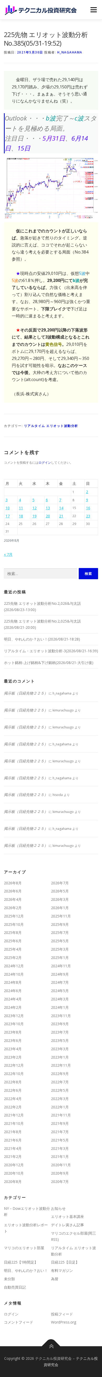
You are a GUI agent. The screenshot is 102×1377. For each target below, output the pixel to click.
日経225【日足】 (65, 1262)
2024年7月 (60, 982)
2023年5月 (60, 1040)
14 (61, 507)
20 (48, 516)
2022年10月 (14, 1073)
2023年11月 (61, 1015)
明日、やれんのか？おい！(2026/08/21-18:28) (42, 639)
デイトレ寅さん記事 (67, 1224)
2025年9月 (60, 924)
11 (21, 507)
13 (48, 507)
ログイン (44, 462)
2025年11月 (61, 916)
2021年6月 (13, 1140)
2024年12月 (14, 965)
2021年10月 (14, 1123)
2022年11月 (61, 1065)
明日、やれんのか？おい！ (26, 1270)
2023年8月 (13, 1032)
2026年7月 (60, 882)
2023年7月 (60, 1032)
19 (34, 516)
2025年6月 (13, 940)
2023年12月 (14, 1015)
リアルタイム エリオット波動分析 (51, 426)
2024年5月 (60, 990)
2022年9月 (60, 1073)
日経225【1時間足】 (21, 1262)
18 (21, 516)
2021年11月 (61, 1115)
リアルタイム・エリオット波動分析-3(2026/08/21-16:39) (51, 650)
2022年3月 (60, 1098)
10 (7, 507)
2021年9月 (60, 1123)
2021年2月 (13, 1156)
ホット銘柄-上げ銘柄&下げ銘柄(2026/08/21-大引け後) (48, 662)
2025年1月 (60, 957)
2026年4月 (13, 899)
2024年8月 (13, 982)
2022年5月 (60, 1090)
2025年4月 (13, 949)
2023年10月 (14, 1023)
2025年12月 (14, 916)
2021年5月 (60, 1140)
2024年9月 (60, 974)
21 (61, 516)
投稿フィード (62, 1314)
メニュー (93, 10)
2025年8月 (13, 932)
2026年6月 (13, 891)
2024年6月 (13, 990)
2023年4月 (13, 1048)
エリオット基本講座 (67, 1216)
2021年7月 (60, 1131)
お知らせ (58, 1208)
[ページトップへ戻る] (51, 1346)
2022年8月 (13, 1081)
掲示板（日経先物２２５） (26, 693)
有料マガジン (62, 1270)
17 (7, 516)
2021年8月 (13, 1131)
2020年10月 (14, 1173)
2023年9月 (60, 1023)
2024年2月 (13, 1007)
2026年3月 (60, 899)
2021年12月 (14, 1115)
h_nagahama (69, 52)
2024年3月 (60, 998)
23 (88, 516)
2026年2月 (13, 907)
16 (88, 507)
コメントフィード (18, 1322)
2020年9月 (60, 1173)
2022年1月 (60, 1106)
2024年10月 (14, 974)
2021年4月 (13, 1148)
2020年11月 (61, 1164)
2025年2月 (13, 957)
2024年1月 (60, 1007)
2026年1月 (60, 907)
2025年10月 (14, 924)
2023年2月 (13, 1057)
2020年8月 (13, 1181)
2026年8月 (13, 882)
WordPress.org (63, 1322)
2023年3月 (60, 1048)
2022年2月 (13, 1106)
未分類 (9, 1278)
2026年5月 (60, 891)
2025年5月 (60, 940)
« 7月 (8, 554)
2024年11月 (61, 965)
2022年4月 (13, 1098)
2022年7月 (60, 1081)
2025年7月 (60, 932)
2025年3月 (60, 949)
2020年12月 (14, 1164)
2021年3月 (60, 1148)
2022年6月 (13, 1090)
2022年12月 (14, 1065)
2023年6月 (13, 1040)
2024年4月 (13, 998)
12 (34, 507)
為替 (54, 1278)
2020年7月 (60, 1181)
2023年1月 (60, 1057)
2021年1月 (60, 1156)
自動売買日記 (15, 1287)
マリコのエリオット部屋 (24, 1247)
